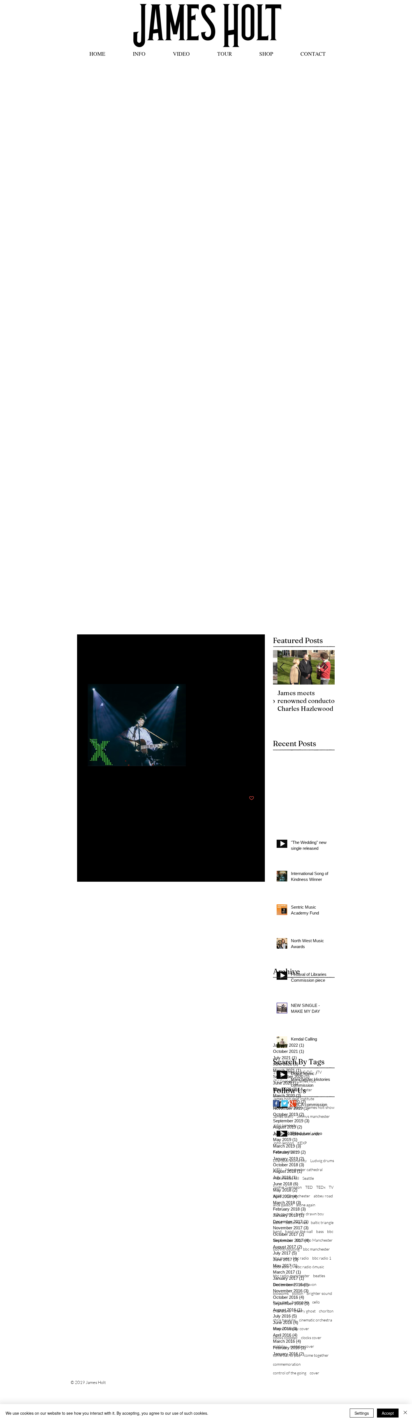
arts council (282, 1213)
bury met (280, 1302)
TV (331, 1187)
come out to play (287, 1355)
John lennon (283, 1143)
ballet (277, 1222)
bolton (297, 1293)
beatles (319, 1275)
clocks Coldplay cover (291, 1328)
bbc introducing (286, 1249)
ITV (319, 1072)
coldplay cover (302, 1346)
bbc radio (301, 1258)
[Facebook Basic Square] (276, 1103)
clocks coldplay (285, 1337)
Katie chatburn (285, 1151)
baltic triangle (322, 1222)
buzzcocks (300, 1302)
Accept (388, 1413)
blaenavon (307, 1284)
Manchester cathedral (304, 1169)
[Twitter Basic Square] (284, 1103)
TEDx (320, 1187)
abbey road (323, 1195)
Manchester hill (286, 1178)
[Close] (405, 1413)
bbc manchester (316, 1249)
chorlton (326, 1311)
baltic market (296, 1222)
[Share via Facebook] (90, 781)
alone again (305, 1204)
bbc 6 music (283, 1240)
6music (291, 1072)
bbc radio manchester (291, 1275)
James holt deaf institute (293, 1098)
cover (314, 1372)
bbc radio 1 (321, 1258)
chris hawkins (284, 1320)
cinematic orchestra (315, 1320)
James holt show (320, 1107)
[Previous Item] (281, 667)
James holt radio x (288, 1107)
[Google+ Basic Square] (293, 1103)
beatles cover (284, 1284)
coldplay (280, 1346)
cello (316, 1302)
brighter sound (319, 1293)
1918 (277, 1072)
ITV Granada (284, 1081)
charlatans (282, 1311)
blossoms (281, 1293)
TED (309, 1187)
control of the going (289, 1372)
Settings (362, 1413)
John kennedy (285, 1125)
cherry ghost (305, 1311)
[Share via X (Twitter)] (104, 781)
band (277, 1231)
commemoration (287, 1364)
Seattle (308, 1178)
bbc (330, 1231)
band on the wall (299, 1231)
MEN (277, 1169)
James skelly (283, 1116)
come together (316, 1355)
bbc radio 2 (282, 1266)
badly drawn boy (310, 1213)
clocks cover (311, 1337)
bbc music (281, 1258)
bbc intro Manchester (314, 1240)
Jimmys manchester (313, 1116)
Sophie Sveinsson (287, 1187)
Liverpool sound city (290, 1160)
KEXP (302, 1143)
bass (320, 1231)
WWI (277, 1195)
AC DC (306, 1072)
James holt (307, 1081)
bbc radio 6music (309, 1266)
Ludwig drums (322, 1160)
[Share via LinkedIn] (118, 781)
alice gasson (283, 1204)
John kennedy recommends (296, 1134)
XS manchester (297, 1195)
